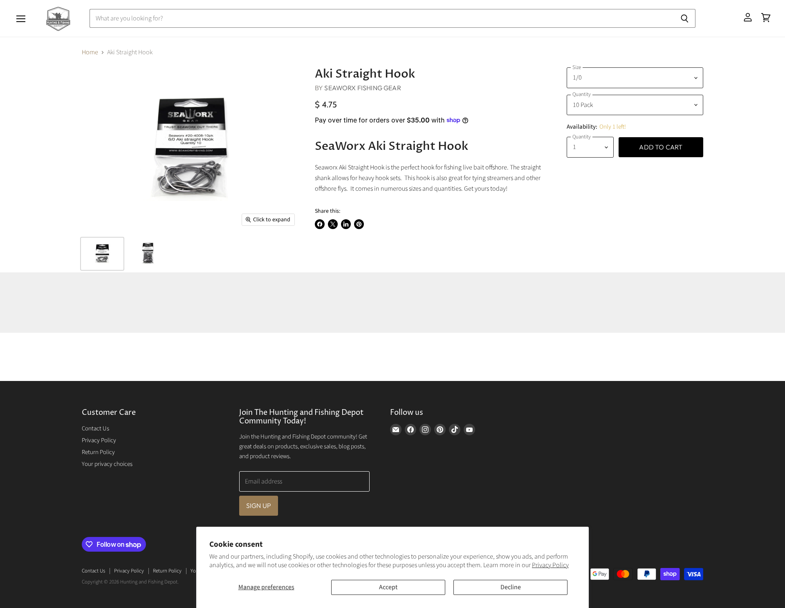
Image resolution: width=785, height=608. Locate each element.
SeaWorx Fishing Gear (362, 88)
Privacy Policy (550, 565)
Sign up (258, 505)
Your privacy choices (107, 464)
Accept (388, 587)
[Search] (684, 18)
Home (90, 52)
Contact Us (95, 428)
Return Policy (98, 452)
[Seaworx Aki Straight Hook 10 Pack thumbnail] (102, 254)
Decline (510, 587)
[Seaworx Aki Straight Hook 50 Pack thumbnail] (147, 254)
